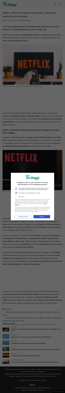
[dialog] (32, 196)
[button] (32, 196)
